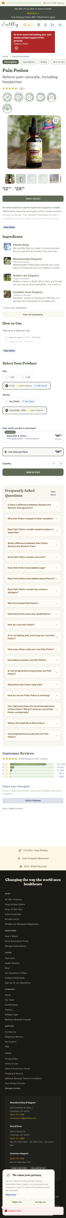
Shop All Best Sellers (15, 904)
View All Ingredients (33, 314)
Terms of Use (11, 1063)
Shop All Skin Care (14, 909)
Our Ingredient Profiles (16, 973)
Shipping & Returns (14, 1036)
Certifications (11, 1005)
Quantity (6, 463)
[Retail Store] (38, 25)
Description (10, 62)
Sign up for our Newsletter (18, 983)
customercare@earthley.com (23, 1118)
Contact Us (10, 1032)
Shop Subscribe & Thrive (16, 941)
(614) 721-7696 (17, 1138)
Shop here (33, 13)
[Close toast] (3, 1207)
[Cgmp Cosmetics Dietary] (7, 108)
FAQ (7, 1046)
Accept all (40, 1202)
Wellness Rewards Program (18, 1019)
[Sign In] (45, 25)
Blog (7, 968)
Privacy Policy (11, 1058)
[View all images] (55, 121)
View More (9, 227)
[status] (33, 1211)
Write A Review (33, 800)
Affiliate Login (11, 1014)
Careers (9, 1009)
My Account (10, 1041)
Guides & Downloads (15, 978)
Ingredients (29, 62)
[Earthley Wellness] (10, 25)
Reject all (16, 1202)
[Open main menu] (60, 25)
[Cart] (52, 25)
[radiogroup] (33, 444)
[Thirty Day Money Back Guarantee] (29, 97)
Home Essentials (13, 914)
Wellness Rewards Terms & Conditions (23, 1078)
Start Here (10, 958)
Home (5, 56)
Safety (44, 62)
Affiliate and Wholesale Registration (22, 924)
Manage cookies (12, 1088)
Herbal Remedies (20, 56)
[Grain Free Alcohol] (51, 97)
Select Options (33, 198)
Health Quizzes (12, 963)
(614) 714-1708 (17, 1114)
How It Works (11, 936)
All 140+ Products (13, 899)
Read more (11, 1194)
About (8, 995)
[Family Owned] (7, 97)
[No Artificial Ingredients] (40, 97)
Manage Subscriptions (15, 946)
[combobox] (27, 25)
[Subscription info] (28, 436)
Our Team (9, 1000)
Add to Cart (33, 472)
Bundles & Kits (12, 919)
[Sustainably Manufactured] (18, 97)
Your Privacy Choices (15, 1083)
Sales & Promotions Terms (17, 1068)
